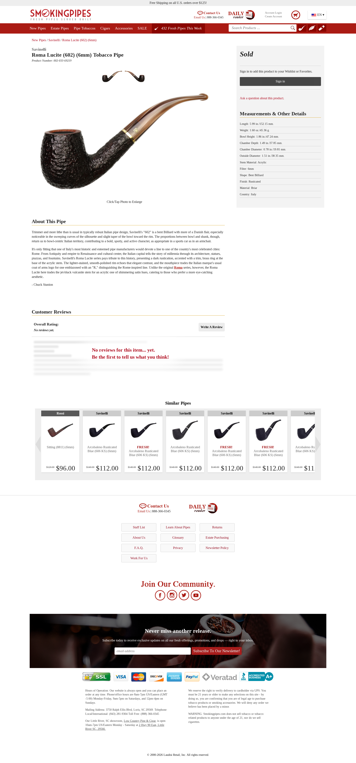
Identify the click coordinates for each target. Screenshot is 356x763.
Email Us (199, 17)
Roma (178, 267)
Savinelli (54, 40)
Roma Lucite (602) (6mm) (79, 40)
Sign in (280, 81)
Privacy (178, 548)
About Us (138, 537)
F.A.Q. (138, 548)
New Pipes (38, 28)
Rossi (60, 413)
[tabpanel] (60, 441)
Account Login (273, 12)
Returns (217, 527)
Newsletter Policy (217, 548)
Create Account (273, 16)
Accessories (124, 28)
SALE (142, 28)
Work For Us (139, 558)
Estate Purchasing (217, 537)
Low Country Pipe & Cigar (140, 720)
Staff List (139, 527)
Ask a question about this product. (262, 98)
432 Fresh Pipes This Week (181, 28)
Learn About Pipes (178, 527)
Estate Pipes (60, 28)
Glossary (178, 537)
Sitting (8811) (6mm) (60, 447)
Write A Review (212, 327)
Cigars (105, 28)
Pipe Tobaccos (84, 28)
